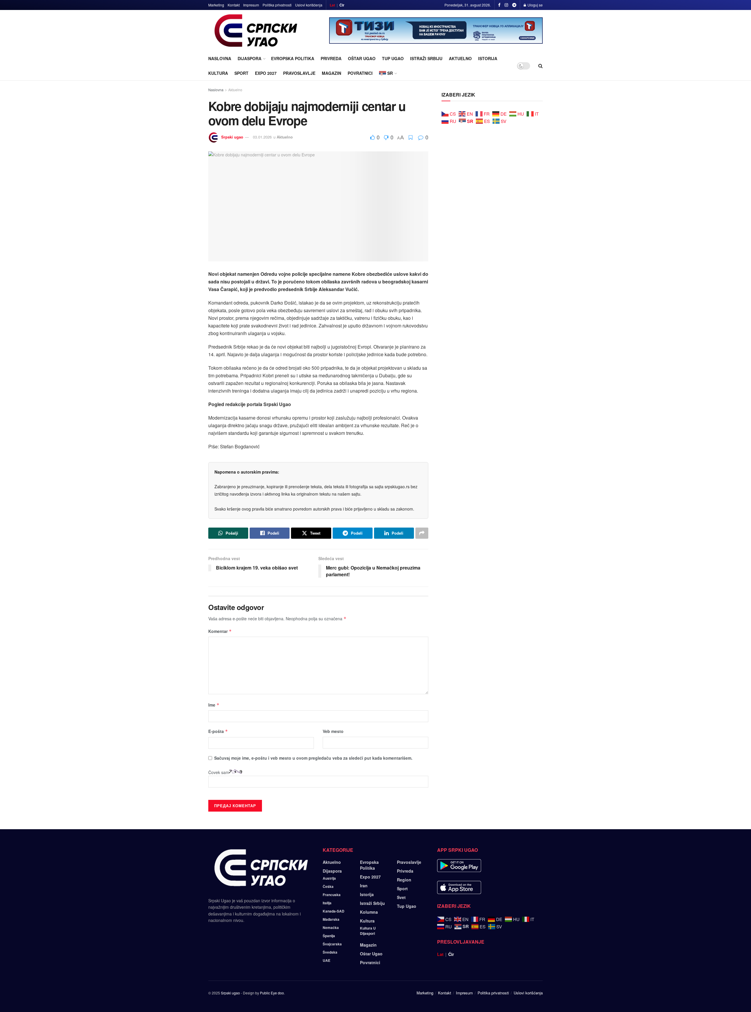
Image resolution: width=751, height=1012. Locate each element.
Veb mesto (333, 731)
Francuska (332, 894)
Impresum (251, 4)
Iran (364, 885)
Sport (241, 73)
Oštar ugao (362, 58)
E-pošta (218, 731)
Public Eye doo (272, 992)
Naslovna (219, 58)
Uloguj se (535, 4)
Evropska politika (292, 58)
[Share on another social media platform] (421, 533)
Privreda (331, 58)
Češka (328, 886)
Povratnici (360, 73)
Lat (332, 5)
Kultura (218, 73)
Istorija (487, 58)
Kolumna (369, 912)
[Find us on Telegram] (514, 5)
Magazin (331, 73)
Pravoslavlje (299, 73)
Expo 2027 (266, 73)
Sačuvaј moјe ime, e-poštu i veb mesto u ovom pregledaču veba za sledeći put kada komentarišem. (313, 758)
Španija (329, 935)
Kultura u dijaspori (368, 930)
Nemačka (331, 927)
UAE (326, 960)
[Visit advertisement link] (436, 30)
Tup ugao (393, 58)
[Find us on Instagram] (506, 5)
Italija (327, 902)
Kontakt (234, 4)
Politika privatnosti (277, 4)
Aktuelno (460, 58)
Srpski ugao (232, 137)
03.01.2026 (262, 137)
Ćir (341, 5)
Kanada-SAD (333, 911)
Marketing (216, 4)
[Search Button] (540, 65)
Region (404, 880)
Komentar (220, 631)
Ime (213, 705)
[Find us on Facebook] (499, 5)
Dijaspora (249, 58)
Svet (401, 897)
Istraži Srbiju (426, 58)
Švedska (330, 952)
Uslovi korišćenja (308, 4)
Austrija (329, 878)
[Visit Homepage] (256, 30)
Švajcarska (332, 944)
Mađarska (331, 919)
